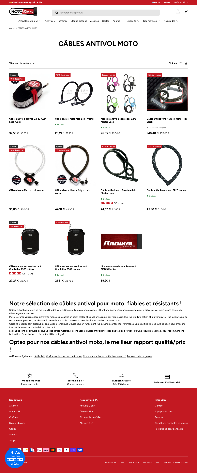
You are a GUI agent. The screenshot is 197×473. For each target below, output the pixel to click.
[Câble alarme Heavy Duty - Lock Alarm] (75, 165)
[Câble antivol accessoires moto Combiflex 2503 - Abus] (29, 241)
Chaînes (63, 21)
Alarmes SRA (86, 423)
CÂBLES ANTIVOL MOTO (27, 28)
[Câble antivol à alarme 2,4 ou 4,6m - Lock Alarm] (29, 94)
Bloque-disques (79, 21)
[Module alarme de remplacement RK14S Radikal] (121, 241)
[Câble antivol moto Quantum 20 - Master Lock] (121, 165)
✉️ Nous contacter (161, 2)
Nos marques (150, 21)
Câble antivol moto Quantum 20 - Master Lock (118, 192)
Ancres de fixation (72, 356)
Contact (159, 405)
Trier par (13, 63)
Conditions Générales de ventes (171, 423)
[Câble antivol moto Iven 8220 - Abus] (167, 165)
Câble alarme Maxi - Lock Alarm (26, 190)
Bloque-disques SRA (90, 417)
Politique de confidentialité (169, 428)
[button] (186, 11)
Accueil (12, 28)
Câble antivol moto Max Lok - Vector (74, 118)
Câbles (105, 21)
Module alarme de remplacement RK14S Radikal (118, 268)
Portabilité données (151, 462)
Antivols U (50, 21)
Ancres (116, 21)
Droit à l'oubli (133, 462)
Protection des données (114, 462)
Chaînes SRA (86, 411)
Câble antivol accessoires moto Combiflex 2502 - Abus (71, 268)
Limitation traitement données (176, 462)
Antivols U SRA (87, 405)
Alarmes (94, 21)
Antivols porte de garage (139, 356)
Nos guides (169, 21)
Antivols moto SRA (28, 21)
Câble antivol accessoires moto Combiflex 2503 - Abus (25, 268)
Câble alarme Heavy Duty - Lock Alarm (72, 192)
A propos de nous (164, 411)
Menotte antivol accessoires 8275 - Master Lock (119, 120)
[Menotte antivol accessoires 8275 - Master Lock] (121, 94)
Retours (159, 417)
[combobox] (106, 13)
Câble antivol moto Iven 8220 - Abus (166, 190)
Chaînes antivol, (54, 356)
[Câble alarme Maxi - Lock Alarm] (29, 165)
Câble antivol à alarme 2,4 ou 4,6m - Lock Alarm (28, 120)
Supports (131, 21)
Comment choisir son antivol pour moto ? (104, 356)
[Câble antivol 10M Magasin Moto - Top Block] (167, 94)
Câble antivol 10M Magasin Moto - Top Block (167, 120)
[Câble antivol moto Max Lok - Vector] (75, 94)
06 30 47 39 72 (181, 2)
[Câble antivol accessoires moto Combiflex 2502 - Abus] (75, 241)
